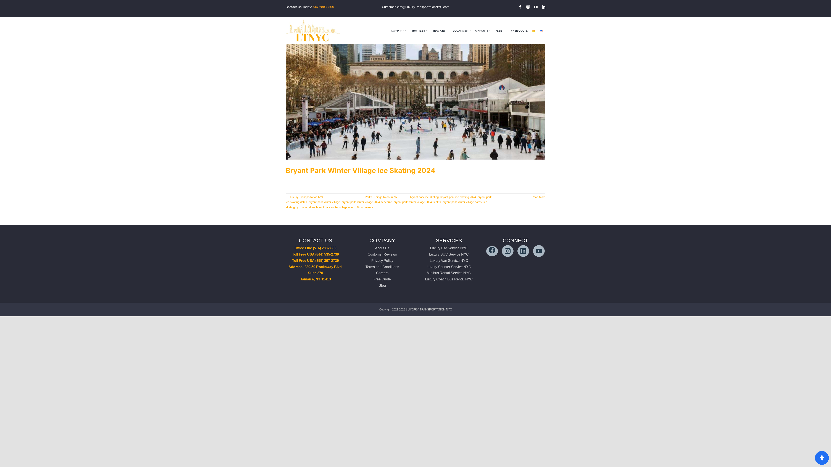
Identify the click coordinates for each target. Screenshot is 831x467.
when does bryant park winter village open (328, 207)
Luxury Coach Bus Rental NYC (449, 279)
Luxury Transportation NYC (307, 197)
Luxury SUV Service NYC (449, 254)
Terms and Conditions (382, 267)
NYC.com (442, 7)
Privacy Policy (382, 260)
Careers (382, 273)
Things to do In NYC (386, 197)
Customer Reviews (382, 254)
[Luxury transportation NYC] (313, 19)
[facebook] (520, 7)
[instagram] (528, 7)
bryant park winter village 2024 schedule (367, 202)
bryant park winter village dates (462, 202)
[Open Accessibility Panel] (822, 458)
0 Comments (365, 207)
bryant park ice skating (424, 197)
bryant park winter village (324, 202)
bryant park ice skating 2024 (458, 197)
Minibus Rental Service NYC (449, 273)
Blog (382, 285)
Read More (538, 197)
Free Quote (382, 279)
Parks (368, 197)
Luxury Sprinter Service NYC (449, 267)
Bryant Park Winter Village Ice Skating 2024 (360, 170)
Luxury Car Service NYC (449, 248)
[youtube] (536, 7)
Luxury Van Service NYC (449, 260)
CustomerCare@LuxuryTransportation (409, 7)
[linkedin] (543, 7)
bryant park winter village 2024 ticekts (417, 202)
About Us (382, 248)
